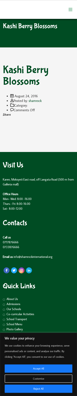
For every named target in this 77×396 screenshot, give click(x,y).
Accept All (38, 368)
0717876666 (11, 242)
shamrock (35, 101)
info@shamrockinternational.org (33, 257)
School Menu (14, 324)
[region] (38, 364)
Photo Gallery (15, 329)
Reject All (38, 388)
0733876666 (11, 247)
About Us (12, 299)
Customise (38, 378)
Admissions (13, 304)
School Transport (17, 319)
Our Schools (14, 309)
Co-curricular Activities (20, 314)
